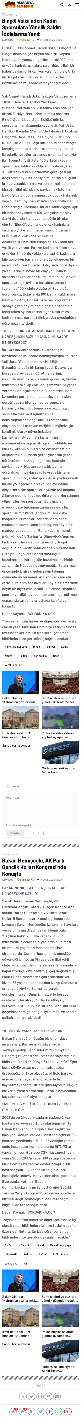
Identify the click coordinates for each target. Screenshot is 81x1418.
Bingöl (36, 646)
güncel (51, 646)
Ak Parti (9, 1245)
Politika (23, 655)
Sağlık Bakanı (61, 1254)
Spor (56, 655)
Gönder (15, 833)
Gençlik (25, 1245)
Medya (8, 655)
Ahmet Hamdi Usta (16, 646)
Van (26, 1263)
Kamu (64, 646)
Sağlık (42, 1254)
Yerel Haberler (13, 665)
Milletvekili (11, 1254)
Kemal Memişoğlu (60, 1245)
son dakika (40, 655)
